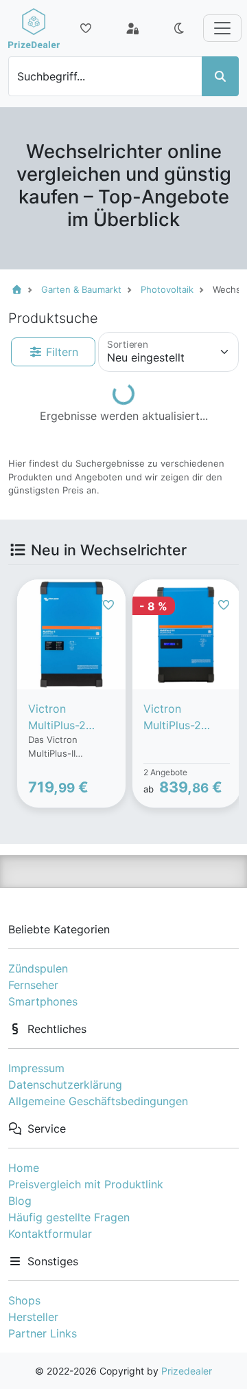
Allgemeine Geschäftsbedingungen (98, 1101)
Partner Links (42, 1333)
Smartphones (43, 1001)
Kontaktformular (50, 1234)
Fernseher (33, 985)
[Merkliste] (86, 28)
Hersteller (33, 1317)
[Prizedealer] (34, 28)
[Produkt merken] (108, 604)
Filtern (60, 352)
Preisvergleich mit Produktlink (85, 1184)
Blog (20, 1201)
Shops (24, 1300)
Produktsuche (53, 318)
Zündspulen (38, 968)
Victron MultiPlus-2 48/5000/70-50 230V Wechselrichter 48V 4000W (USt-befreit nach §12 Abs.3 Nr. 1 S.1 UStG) (68, 717)
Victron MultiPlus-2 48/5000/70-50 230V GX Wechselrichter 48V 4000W (183, 717)
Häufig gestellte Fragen (69, 1217)
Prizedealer (186, 1371)
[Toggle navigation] (222, 28)
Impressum (36, 1068)
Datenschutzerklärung (65, 1084)
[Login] (132, 28)
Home (23, 1168)
